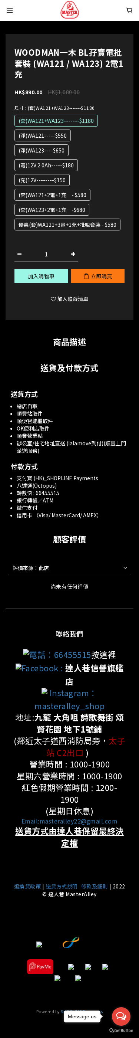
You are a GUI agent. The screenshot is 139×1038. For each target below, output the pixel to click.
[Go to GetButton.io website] (121, 1030)
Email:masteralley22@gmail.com (69, 820)
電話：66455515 (60, 654)
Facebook (40, 668)
